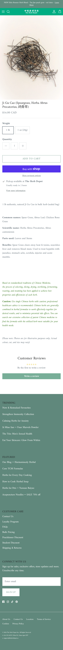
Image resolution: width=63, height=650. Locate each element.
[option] (31, 57)
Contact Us (7, 516)
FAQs (5, 527)
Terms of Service (44, 619)
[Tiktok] (12, 602)
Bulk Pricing (8, 532)
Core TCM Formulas (12, 469)
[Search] (9, 11)
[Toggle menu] (3, 11)
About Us (6, 619)
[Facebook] (3, 602)
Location (29, 619)
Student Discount (10, 543)
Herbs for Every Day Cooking (17, 475)
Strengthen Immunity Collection (18, 414)
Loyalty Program (10, 522)
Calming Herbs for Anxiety (15, 421)
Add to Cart (31, 159)
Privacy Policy (18, 624)
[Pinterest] (17, 602)
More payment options (31, 176)
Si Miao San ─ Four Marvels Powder (20, 427)
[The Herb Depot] (31, 12)
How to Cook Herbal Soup (15, 481)
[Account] (53, 11)
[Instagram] (8, 602)
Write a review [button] (31, 376)
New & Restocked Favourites (16, 408)
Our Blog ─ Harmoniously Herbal (19, 462)
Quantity (7, 139)
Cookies (5, 624)
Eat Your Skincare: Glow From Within (21, 440)
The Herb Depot (12, 632)
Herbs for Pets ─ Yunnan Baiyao (18, 488)
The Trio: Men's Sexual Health (17, 434)
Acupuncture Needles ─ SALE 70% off (21, 495)
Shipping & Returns (12, 548)
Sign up (11, 592)
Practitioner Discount (12, 537)
